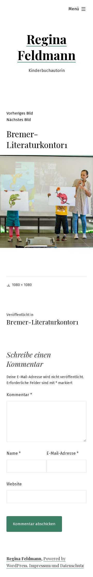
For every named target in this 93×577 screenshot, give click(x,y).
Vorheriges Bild (19, 113)
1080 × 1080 (22, 285)
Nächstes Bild (18, 119)
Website (14, 484)
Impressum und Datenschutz (56, 565)
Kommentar (19, 394)
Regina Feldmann (46, 47)
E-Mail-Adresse (63, 453)
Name (13, 453)
